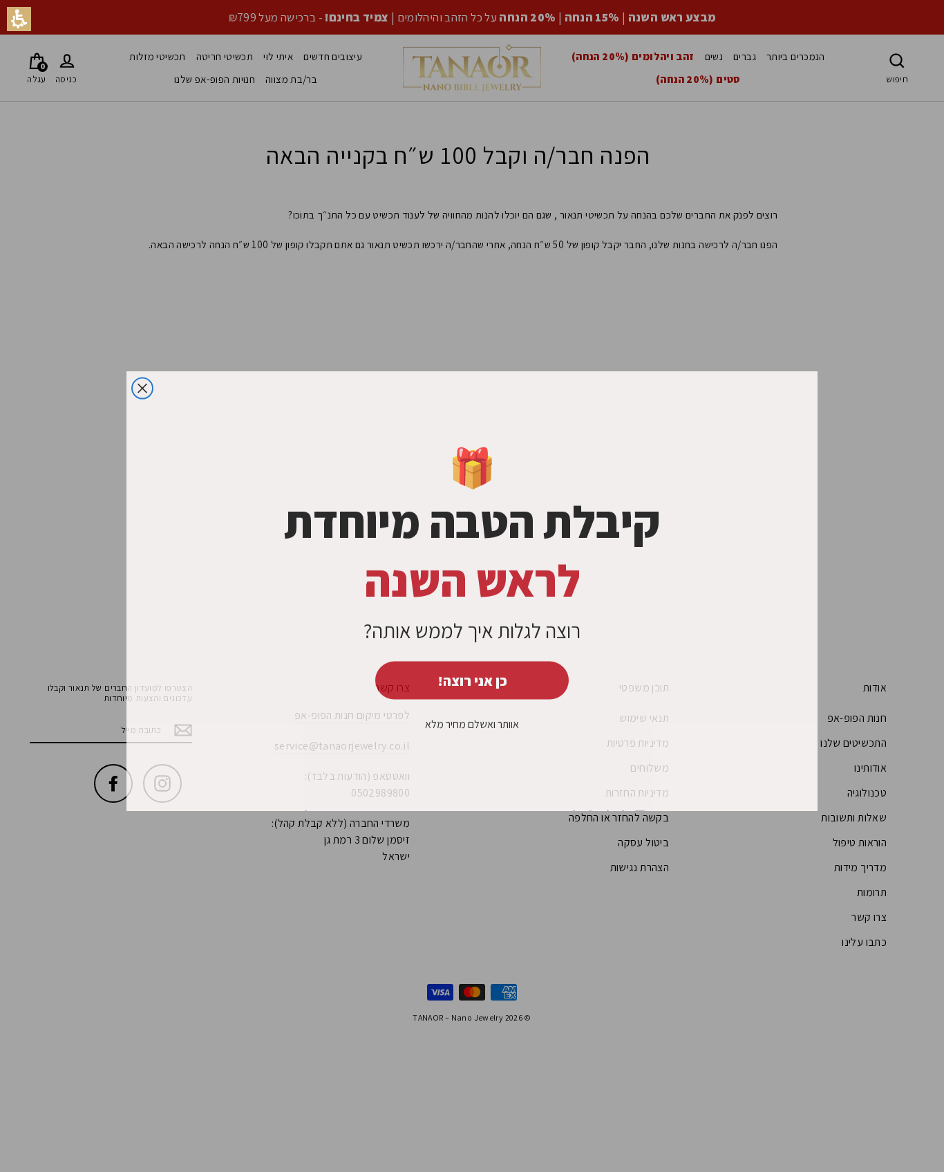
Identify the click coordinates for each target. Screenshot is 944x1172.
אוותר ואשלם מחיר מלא (472, 719)
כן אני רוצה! (472, 676)
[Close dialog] (142, 383)
